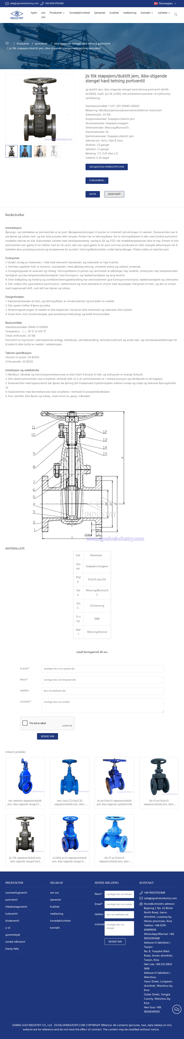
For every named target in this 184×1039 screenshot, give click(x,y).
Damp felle (12, 949)
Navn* (24, 679)
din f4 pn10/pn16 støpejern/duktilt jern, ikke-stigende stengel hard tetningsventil (159, 802)
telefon (24, 690)
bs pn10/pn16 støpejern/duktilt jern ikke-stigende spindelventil (114, 802)
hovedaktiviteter (80, 13)
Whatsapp (114, 194)
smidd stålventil (15, 942)
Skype (92, 194)
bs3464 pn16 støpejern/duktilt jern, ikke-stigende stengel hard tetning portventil (69, 859)
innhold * (26, 701)
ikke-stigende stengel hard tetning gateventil (82, 44)
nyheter (162, 13)
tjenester (99, 13)
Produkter (56, 13)
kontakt (145, 13)
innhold (99, 924)
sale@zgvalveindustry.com (24, 4)
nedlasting (129, 13)
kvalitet (114, 13)
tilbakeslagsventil (16, 907)
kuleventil (11, 914)
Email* (99, 904)
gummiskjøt (12, 935)
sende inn (47, 736)
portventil (41, 44)
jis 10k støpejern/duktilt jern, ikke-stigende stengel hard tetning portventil (25, 859)
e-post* (24, 668)
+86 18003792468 (54, 4)
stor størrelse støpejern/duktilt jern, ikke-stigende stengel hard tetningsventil (25, 802)
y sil (7, 928)
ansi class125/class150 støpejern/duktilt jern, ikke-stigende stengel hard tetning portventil (70, 802)
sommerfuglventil (16, 893)
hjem (34, 13)
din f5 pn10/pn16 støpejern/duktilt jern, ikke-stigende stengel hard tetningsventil (114, 859)
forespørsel (97, 180)
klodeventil (12, 921)
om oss (43, 15)
